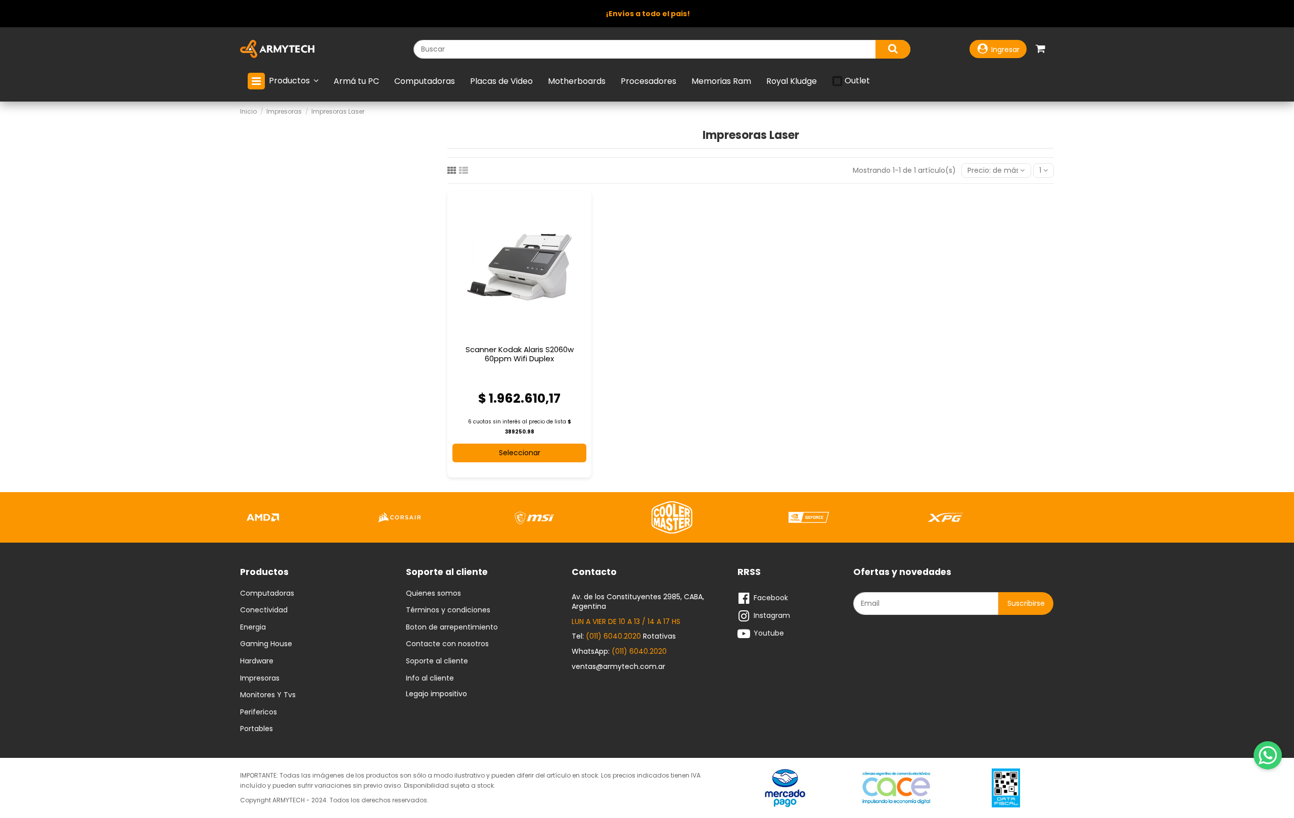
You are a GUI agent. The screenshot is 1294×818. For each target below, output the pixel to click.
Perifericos (258, 712)
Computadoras (267, 593)
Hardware (256, 661)
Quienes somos (433, 593)
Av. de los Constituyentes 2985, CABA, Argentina (638, 602)
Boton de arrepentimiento (452, 627)
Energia (253, 627)
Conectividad (264, 610)
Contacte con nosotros (447, 644)
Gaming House (266, 644)
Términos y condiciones (448, 610)
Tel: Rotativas (624, 636)
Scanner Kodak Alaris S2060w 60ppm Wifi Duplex (520, 354)
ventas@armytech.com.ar (618, 666)
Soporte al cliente (437, 661)
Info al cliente (430, 678)
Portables (256, 729)
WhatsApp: (619, 651)
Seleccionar (519, 453)
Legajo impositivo (436, 694)
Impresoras (260, 678)
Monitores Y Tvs (268, 695)
